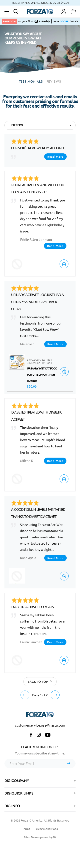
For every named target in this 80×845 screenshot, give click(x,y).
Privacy (39, 829)
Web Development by (38, 837)
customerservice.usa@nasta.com (40, 725)
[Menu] (6, 11)
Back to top (38, 682)
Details (74, 21)
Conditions (51, 829)
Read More (55, 157)
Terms (26, 829)
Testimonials (31, 81)
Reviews (53, 81)
